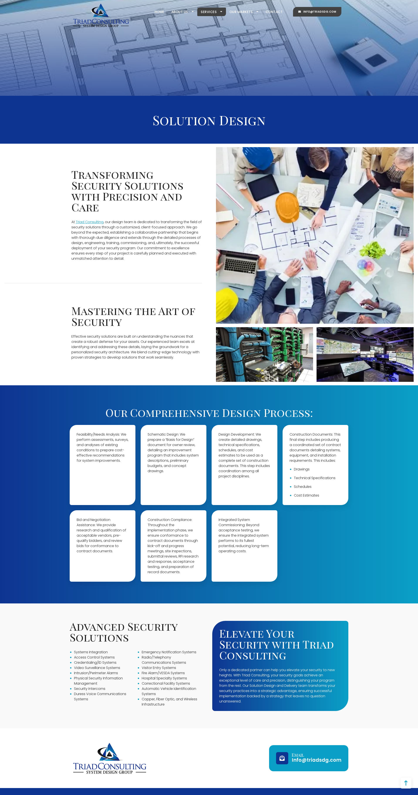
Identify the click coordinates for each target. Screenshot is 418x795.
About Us (179, 12)
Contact (274, 12)
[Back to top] (406, 783)
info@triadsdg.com (319, 11)
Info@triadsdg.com (316, 760)
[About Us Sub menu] (194, 12)
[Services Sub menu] (223, 12)
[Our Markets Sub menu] (259, 12)
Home (159, 12)
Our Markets (241, 12)
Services (209, 12)
